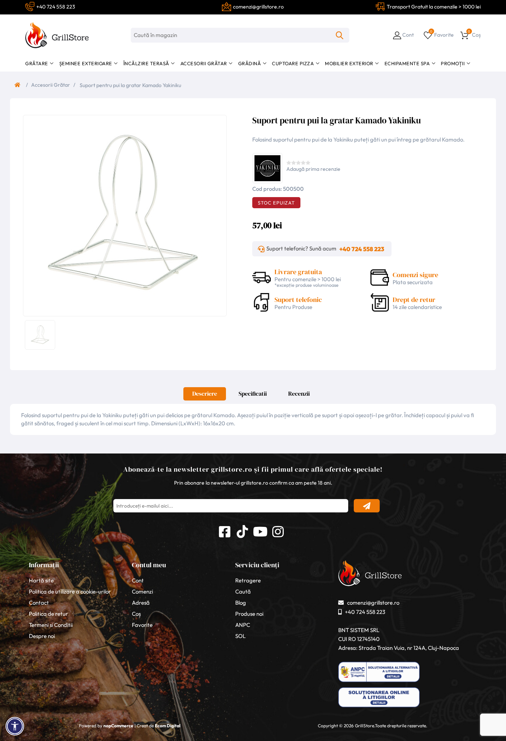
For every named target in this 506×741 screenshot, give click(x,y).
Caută (339, 35)
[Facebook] (224, 531)
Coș (136, 613)
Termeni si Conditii (51, 624)
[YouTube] (260, 531)
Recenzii (299, 393)
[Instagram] (278, 531)
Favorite (142, 624)
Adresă (141, 602)
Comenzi (142, 591)
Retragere (248, 580)
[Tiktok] (242, 531)
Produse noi (249, 613)
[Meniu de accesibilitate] (15, 726)
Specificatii (253, 393)
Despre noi (42, 635)
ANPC (242, 624)
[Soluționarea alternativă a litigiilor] (379, 682)
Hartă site (41, 580)
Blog (240, 602)
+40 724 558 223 (361, 249)
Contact (39, 602)
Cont (138, 580)
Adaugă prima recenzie (313, 169)
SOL (240, 635)
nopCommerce (118, 725)
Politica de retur (48, 613)
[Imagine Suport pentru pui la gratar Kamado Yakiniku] (123, 215)
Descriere (204, 393)
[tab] (204, 395)
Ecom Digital (167, 725)
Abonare (367, 505)
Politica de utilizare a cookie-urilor (70, 591)
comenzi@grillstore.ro (373, 602)
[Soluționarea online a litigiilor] (379, 707)
